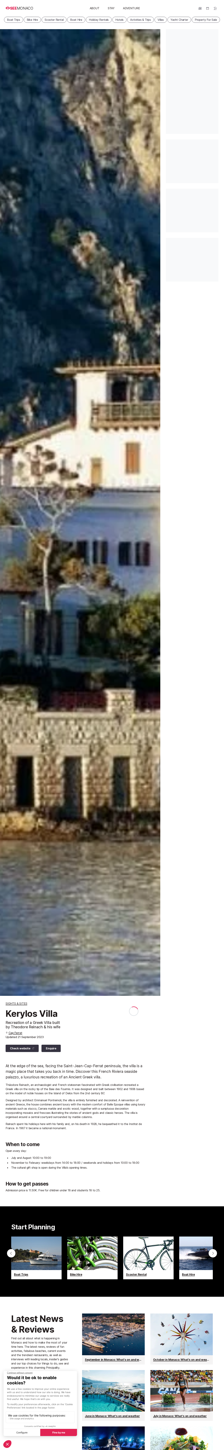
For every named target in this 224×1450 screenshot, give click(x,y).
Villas (161, 19)
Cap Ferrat (15, 1033)
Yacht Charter (179, 19)
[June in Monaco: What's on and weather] (113, 1395)
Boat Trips (13, 19)
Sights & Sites (16, 1003)
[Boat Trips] (36, 1258)
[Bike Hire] (92, 1258)
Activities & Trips (140, 19)
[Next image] (153, 512)
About (94, 8)
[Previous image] (7, 512)
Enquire (51, 1048)
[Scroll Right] (213, 1253)
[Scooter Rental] (148, 1258)
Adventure (131, 8)
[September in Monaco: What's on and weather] (113, 1339)
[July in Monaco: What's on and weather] (181, 1395)
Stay (111, 8)
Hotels (119, 19)
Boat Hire (76, 19)
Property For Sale (206, 19)
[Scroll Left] (11, 1253)
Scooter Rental (54, 19)
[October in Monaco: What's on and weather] (181, 1339)
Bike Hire (32, 19)
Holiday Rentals (99, 19)
